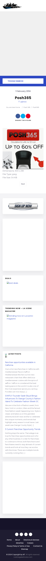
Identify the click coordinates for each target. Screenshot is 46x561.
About (17, 540)
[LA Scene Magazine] (23, 329)
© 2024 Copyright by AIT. (15, 554)
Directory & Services (31, 540)
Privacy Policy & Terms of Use (18, 546)
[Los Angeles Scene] (12, 6)
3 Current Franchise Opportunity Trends (22, 429)
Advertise (20, 543)
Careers (30, 543)
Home (17, 107)
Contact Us (37, 546)
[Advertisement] (23, 244)
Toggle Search (15, 81)
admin (23, 101)
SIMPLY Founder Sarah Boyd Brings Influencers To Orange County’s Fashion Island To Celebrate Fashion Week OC (23, 399)
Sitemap (24, 549)
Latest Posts (14, 354)
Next (23, 184)
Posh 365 (27, 107)
